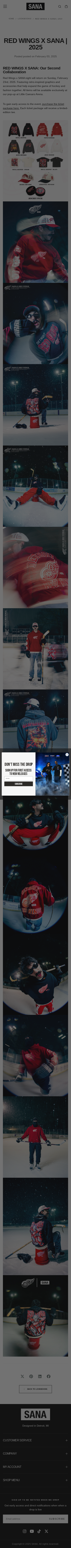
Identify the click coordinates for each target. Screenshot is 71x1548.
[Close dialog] (67, 754)
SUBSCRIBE (19, 783)
